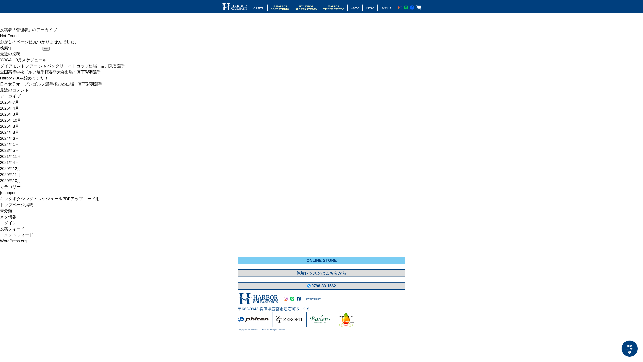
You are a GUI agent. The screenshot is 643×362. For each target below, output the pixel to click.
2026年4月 (9, 108)
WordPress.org (13, 241)
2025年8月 (9, 126)
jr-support (8, 192)
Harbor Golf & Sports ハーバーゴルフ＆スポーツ (234, 6)
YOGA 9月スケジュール (23, 60)
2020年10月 (10, 180)
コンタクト (386, 8)
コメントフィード (16, 235)
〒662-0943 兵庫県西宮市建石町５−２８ (274, 309)
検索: (4, 48)
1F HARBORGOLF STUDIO (280, 7)
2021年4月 (9, 162)
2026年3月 (9, 114)
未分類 (6, 210)
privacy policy (313, 298)
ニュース (355, 8)
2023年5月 (9, 150)
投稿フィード (12, 229)
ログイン (8, 223)
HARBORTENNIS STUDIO (333, 7)
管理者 (22, 29)
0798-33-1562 (323, 286)
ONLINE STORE (321, 260)
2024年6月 (9, 138)
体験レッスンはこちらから (321, 273)
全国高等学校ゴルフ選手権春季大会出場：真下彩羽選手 (50, 72)
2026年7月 (9, 102)
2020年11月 (10, 174)
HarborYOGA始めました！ (24, 78)
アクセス (370, 8)
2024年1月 (9, 144)
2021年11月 (10, 156)
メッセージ (258, 8)
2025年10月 (10, 120)
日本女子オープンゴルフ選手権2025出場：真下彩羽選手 (51, 84)
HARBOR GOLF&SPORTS (258, 298)
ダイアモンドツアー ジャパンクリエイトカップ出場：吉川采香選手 (62, 66)
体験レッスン (629, 348)
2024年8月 (9, 132)
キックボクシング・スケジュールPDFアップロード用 (49, 198)
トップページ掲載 (16, 204)
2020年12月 (10, 168)
